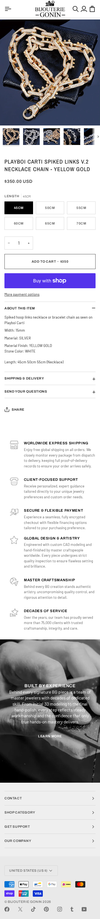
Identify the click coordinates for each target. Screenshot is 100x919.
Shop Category (19, 812)
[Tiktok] (33, 909)
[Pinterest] (46, 909)
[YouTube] (84, 909)
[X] (20, 909)
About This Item (19, 308)
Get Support (17, 827)
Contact (13, 798)
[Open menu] (8, 9)
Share (18, 410)
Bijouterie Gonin (25, 902)
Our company (17, 841)
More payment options (21, 294)
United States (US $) (28, 871)
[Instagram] (59, 909)
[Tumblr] (72, 909)
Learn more (50, 736)
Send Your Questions (25, 391)
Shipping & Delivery (24, 378)
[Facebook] (6, 909)
